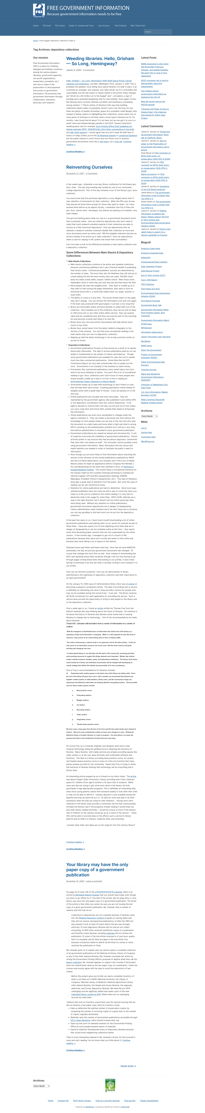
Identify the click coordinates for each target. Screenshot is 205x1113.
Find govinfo (129, 1100)
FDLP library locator (82, 1100)
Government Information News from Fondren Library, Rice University (155, 313)
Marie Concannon (149, 174)
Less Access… (104, 25)
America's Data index (150, 248)
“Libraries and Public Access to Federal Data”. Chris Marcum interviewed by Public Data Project (155, 113)
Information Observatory (152, 332)
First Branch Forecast (150, 301)
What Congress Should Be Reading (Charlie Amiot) (152, 401)
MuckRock (145, 341)
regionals (110, 933)
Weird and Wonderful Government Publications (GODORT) (152, 377)
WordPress (90, 1107)
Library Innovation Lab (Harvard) (155, 337)
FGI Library (60, 25)
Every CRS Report (149, 280)
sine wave (104, 141)
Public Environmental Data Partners (153, 363)
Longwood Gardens (127, 135)
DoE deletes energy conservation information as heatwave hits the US (153, 94)
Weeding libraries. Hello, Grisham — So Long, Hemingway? (100, 61)
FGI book (47, 25)
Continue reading (75, 842)
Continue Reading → (75, 151)
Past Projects (121, 25)
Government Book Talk (151, 305)
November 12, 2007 (75, 173)
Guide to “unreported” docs (81, 25)
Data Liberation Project (151, 266)
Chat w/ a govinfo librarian (108, 1100)
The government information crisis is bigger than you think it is (155, 195)
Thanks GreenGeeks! (149, 1100)
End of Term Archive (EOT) (153, 275)
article (131, 584)
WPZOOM (125, 1107)
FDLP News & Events (150, 289)
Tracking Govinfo (148, 369)
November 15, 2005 (75, 881)
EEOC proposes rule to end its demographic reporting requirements (154, 83)
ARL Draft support (78, 132)
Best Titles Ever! (138, 25)
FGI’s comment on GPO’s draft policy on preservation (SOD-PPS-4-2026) (156, 156)
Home (35, 41)
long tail (118, 141)
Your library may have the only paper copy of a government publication (97, 869)
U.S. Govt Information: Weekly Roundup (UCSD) (154, 393)
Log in (144, 428)
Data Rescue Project (150, 271)
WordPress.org (147, 441)
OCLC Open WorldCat (80, 1020)
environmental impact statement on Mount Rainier (93, 381)
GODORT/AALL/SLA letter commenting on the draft (111, 129)
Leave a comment (94, 881)
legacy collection (74, 962)
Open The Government (151, 350)
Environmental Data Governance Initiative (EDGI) (155, 294)
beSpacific (146, 257)
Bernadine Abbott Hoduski (87, 895)
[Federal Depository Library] (91, 918)
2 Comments (88, 71)
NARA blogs (146, 345)
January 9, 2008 (73, 70)
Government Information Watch (155, 320)
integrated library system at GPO (86, 994)
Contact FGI (63, 1100)
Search (169, 31)
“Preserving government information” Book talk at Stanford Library (155, 134)
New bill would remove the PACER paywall (153, 103)
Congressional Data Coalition (154, 262)
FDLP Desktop (147, 284)
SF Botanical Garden (106, 135)
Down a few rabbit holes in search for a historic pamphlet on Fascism (155, 232)
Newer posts (128, 1066)
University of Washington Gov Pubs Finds (154, 386)
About (36, 25)
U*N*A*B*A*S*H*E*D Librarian (108, 892)
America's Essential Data (152, 253)
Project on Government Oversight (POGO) (151, 356)
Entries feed (146, 432)
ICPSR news (146, 324)
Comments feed (148, 437)
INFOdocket (146, 328)
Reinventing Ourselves (89, 167)
